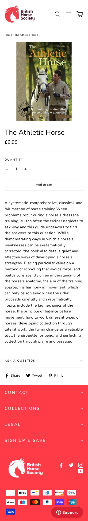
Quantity (14, 160)
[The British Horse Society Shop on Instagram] (80, 465)
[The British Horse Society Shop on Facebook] (61, 465)
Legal (13, 424)
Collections (22, 408)
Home (8, 35)
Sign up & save (25, 440)
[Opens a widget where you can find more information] (67, 513)
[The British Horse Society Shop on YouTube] (80, 471)
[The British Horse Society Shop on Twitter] (71, 465)
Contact (17, 392)
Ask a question (20, 361)
